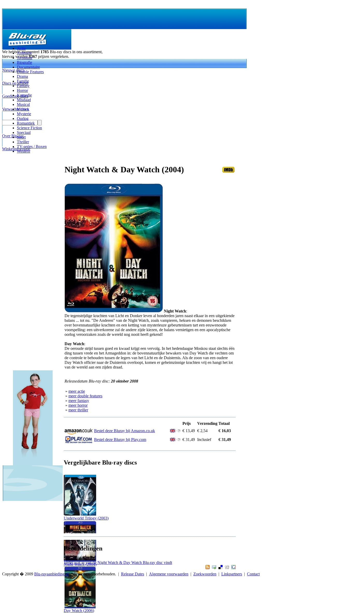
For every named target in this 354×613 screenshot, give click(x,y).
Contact (253, 574)
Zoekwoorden (204, 574)
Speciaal (24, 132)
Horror (22, 90)
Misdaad (24, 100)
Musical (23, 104)
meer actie (76, 391)
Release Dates (132, 574)
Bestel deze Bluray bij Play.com (120, 439)
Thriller (23, 142)
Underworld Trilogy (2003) (86, 518)
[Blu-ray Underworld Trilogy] (80, 514)
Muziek (23, 109)
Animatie (24, 53)
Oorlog (23, 118)
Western (23, 151)
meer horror (78, 405)
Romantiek (26, 123)
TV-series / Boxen (32, 146)
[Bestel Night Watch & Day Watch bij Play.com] (79, 442)
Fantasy (23, 86)
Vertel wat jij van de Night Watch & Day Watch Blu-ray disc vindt (118, 562)
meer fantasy (78, 400)
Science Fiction (29, 128)
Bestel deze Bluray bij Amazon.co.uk (124, 430)
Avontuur (24, 58)
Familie (23, 81)
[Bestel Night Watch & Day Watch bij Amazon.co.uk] (79, 433)
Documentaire (28, 67)
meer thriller (78, 410)
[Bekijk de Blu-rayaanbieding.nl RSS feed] (207, 568)
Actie (21, 48)
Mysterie (24, 114)
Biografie (24, 62)
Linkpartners (231, 574)
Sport (21, 137)
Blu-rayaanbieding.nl (51, 574)
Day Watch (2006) (79, 610)
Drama (22, 76)
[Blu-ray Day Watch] (80, 607)
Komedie (24, 95)
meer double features (85, 396)
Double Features (30, 72)
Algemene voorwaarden (168, 574)
